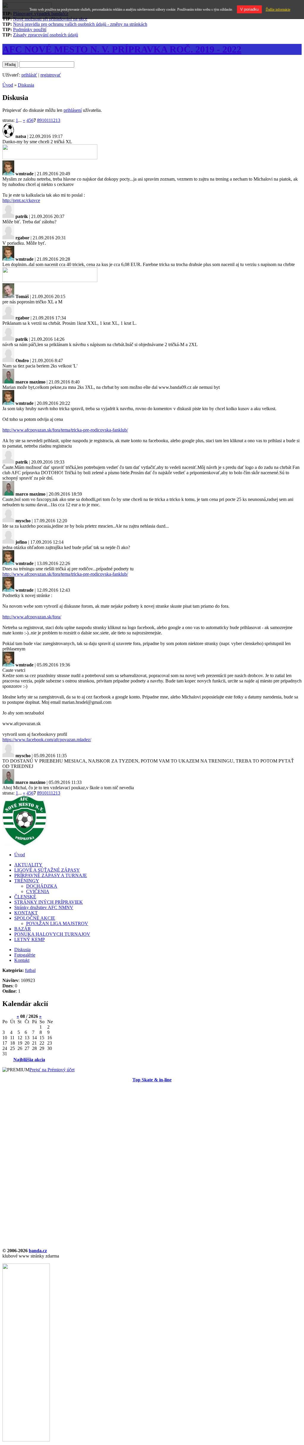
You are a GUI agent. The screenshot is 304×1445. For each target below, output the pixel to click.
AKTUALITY (28, 864)
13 (58, 120)
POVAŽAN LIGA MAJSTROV (57, 923)
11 (49, 120)
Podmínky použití (29, 29)
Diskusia (26, 84)
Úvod (7, 84)
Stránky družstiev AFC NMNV (43, 907)
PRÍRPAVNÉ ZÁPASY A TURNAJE (50, 875)
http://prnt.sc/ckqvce (21, 200)
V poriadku (249, 9)
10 (44, 120)
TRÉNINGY (26, 880)
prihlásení (73, 110)
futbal (30, 970)
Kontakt (21, 960)
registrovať (50, 74)
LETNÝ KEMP (29, 939)
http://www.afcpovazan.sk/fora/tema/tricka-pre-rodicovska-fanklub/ (65, 429)
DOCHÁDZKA (41, 886)
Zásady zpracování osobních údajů (45, 34)
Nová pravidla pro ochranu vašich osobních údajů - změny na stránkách (80, 24)
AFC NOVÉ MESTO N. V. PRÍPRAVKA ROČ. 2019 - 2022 (121, 49)
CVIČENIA (37, 891)
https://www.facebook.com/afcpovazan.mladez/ (46, 739)
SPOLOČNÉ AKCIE (34, 918)
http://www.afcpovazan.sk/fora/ (31, 616)
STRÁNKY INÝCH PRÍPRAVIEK (48, 902)
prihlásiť (29, 74)
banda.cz (38, 1250)
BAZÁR (22, 928)
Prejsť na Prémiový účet (52, 1069)
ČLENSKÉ (25, 896)
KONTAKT (26, 912)
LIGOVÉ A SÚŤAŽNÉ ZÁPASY (47, 870)
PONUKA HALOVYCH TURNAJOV (52, 934)
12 (53, 120)
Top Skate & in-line (152, 1079)
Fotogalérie (24, 954)
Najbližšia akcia (29, 1059)
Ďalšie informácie (278, 9)
